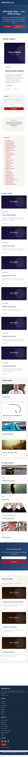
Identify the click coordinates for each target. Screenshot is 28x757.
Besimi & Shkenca (9, 141)
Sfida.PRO (14, 754)
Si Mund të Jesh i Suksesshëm (10, 627)
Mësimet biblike (9, 165)
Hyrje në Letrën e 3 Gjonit (9, 275)
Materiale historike (9, 162)
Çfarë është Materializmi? (8, 518)
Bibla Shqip (3, 703)
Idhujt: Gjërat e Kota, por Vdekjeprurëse (12, 415)
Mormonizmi (8, 167)
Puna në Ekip (8, 174)
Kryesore (7, 158)
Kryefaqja (3, 701)
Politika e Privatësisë (5, 747)
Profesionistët (8, 171)
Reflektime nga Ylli (9, 175)
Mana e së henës (9, 160)
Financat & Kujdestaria (10, 147)
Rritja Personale (9, 176)
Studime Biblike (4, 705)
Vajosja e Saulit (6, 396)
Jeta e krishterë (9, 152)
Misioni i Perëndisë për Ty (9, 652)
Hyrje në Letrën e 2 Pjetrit (9, 366)
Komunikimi (8, 157)
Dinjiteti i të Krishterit (8, 434)
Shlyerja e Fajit (5, 499)
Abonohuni (14, 108)
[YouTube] (5, 741)
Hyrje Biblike (8, 66)
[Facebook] (2, 741)
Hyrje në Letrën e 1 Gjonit (9, 336)
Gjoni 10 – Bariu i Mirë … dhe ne (10, 452)
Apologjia (7, 140)
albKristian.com (7, 2)
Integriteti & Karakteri (10, 150)
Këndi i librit (8, 155)
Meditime (7, 164)
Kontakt (2, 714)
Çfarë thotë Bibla (9, 144)
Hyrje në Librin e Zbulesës (14, 71)
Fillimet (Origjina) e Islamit (8, 480)
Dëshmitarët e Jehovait (10, 145)
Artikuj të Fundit (19, 26)
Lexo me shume (8, 85)
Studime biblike (9, 181)
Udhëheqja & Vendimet (10, 184)
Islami (7, 151)
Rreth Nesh (3, 711)
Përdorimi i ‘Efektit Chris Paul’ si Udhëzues (13, 602)
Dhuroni (3, 744)
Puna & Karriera (9, 172)
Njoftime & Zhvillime (9, 168)
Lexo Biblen (8, 26)
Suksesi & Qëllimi (9, 182)
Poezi (7, 169)
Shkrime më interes (9, 178)
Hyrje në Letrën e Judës (8, 246)
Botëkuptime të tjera (10, 143)
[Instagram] (8, 741)
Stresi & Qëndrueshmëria (10, 179)
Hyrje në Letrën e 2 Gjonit (9, 306)
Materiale (7, 161)
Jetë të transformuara (10, 154)
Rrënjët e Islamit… (6, 537)
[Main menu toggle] (25, 2)
